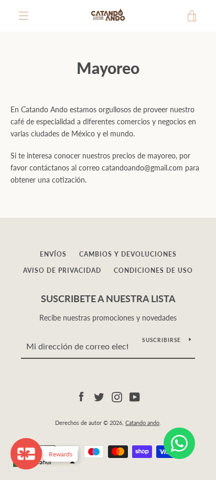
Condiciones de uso (153, 270)
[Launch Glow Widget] (26, 454)
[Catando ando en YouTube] (134, 395)
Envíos (53, 254)
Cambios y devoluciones (128, 254)
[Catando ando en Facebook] (81, 395)
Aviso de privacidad (62, 270)
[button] (43, 462)
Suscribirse (161, 340)
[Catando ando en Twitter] (99, 395)
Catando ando (142, 422)
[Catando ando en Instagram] (117, 395)
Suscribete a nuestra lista (108, 298)
